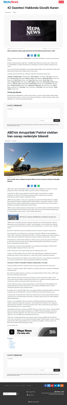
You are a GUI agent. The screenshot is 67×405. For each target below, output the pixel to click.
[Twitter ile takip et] (49, 385)
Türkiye (14, 12)
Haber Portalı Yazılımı (34, 401)
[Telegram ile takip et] (58, 385)
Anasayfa (7, 385)
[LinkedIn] (35, 55)
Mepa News (8, 12)
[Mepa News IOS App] (30, 395)
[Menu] (62, 2)
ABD (11, 340)
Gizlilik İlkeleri (22, 385)
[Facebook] (28, 55)
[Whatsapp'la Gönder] (39, 55)
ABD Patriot (12, 347)
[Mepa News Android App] (30, 392)
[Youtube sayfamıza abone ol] (52, 385)
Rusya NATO (12, 343)
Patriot (11, 341)
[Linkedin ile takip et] (55, 385)
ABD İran (12, 344)
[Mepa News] (11, 1)
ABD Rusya (12, 346)
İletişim (16, 385)
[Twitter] (32, 55)
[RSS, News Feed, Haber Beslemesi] (62, 385)
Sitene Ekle (29, 385)
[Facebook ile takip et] (45, 385)
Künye (12, 385)
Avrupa (14, 141)
